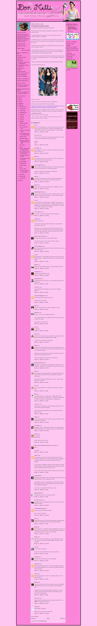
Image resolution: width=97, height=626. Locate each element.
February (22, 176)
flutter (35, 156)
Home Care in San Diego (71, 47)
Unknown (36, 218)
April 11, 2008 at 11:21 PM (41, 188)
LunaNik (36, 606)
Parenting (68, 45)
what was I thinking (42, 118)
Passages (19, 69)
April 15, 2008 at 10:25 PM (41, 570)
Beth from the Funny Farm (39, 236)
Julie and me (20, 58)
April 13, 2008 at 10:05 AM (41, 422)
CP (35, 200)
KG (35, 125)
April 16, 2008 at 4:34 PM (41, 579)
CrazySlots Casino (70, 43)
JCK (35, 371)
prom (36, 118)
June (21, 118)
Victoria (35, 573)
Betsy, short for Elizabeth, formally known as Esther (45, 445)
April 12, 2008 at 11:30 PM (41, 359)
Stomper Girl (37, 563)
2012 (20, 97)
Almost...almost (23, 168)
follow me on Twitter (26, 50)
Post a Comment (34, 616)
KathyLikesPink (37, 278)
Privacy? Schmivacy (21, 71)
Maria (35, 305)
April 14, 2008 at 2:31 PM (41, 553)
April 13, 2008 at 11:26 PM (41, 515)
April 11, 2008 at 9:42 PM (41, 144)
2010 (20, 101)
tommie (35, 334)
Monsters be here (20, 68)
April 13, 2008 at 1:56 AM (41, 382)
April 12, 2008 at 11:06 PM (41, 342)
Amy (35, 518)
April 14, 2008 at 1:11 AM (41, 523)
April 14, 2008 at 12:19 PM (41, 543)
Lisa (35, 546)
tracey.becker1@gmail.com (40, 295)
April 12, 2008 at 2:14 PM (41, 283)
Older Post (63, 618)
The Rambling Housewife (39, 508)
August (21, 114)
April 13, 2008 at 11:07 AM (41, 430)
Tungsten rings (69, 56)
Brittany (36, 184)
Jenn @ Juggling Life (38, 165)
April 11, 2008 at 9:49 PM (41, 153)
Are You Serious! (37, 211)
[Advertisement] (72, 76)
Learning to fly (20, 60)
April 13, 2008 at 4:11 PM (41, 442)
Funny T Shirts (69, 58)
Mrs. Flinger (36, 425)
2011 (20, 99)
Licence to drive (23, 165)
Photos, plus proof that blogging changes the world (24, 142)
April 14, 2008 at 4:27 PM (41, 560)
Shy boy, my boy (23, 136)
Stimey (35, 345)
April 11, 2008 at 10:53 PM (41, 181)
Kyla (35, 327)
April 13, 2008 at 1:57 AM (41, 390)
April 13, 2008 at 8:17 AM (41, 413)
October (21, 110)
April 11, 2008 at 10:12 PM (41, 173)
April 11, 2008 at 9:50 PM (41, 161)
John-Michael (37, 475)
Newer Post (33, 618)
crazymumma (37, 271)
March (21, 174)
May (21, 119)
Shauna (35, 264)
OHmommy (36, 312)
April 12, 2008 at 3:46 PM (41, 292)
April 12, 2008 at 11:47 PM (41, 368)
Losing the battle (23, 161)
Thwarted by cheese (24, 138)
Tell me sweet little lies (22, 74)
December (22, 106)
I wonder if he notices (21, 57)
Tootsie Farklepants (38, 246)
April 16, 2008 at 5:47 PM (41, 594)
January (21, 178)
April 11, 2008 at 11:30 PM (41, 208)
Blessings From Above (39, 362)
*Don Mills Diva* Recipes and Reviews (72, 27)
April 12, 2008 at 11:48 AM (41, 275)
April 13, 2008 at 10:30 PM (41, 505)
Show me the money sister (22, 73)
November (22, 108)
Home (21, 167)
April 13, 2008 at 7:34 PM (41, 496)
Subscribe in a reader (70, 59)
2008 (20, 105)
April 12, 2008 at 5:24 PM (41, 309)
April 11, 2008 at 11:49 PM (41, 243)
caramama (36, 556)
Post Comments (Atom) (42, 621)
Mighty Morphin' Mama (39, 192)
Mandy (35, 527)
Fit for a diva (22, 144)
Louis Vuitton (69, 53)
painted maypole (37, 493)
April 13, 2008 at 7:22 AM (41, 400)
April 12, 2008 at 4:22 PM (41, 302)
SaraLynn (36, 434)
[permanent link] (36, 113)
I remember (19, 55)
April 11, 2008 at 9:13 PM (41, 131)
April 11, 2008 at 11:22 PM (41, 197)
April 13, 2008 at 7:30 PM (41, 489)
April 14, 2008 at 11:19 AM (41, 533)
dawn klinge (36, 148)
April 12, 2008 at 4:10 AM (41, 261)
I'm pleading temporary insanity (40, 26)
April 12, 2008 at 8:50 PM (41, 330)
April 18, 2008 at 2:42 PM (41, 603)
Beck (35, 394)
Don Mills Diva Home (21, 45)
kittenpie (36, 582)
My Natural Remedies (70, 54)
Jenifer (35, 417)
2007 (20, 180)
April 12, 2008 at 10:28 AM (41, 268)
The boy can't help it (24, 123)
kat (35, 254)
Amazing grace (23, 163)
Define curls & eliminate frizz (72, 48)
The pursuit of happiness (22, 76)
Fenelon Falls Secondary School (51, 116)
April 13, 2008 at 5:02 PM (41, 452)
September (22, 112)
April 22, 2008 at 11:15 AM (41, 613)
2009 (20, 103)
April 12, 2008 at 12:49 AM (41, 251)
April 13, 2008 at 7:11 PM (41, 472)
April (21, 121)
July (21, 116)
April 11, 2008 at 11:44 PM (41, 233)
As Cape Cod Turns (38, 500)
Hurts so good (22, 125)
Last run (21, 146)
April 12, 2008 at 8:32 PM (41, 323)
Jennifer (36, 536)
